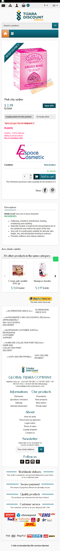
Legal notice (30, 423)
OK (55, 25)
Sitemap (18, 403)
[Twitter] (27, 462)
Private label (41, 406)
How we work (30, 417)
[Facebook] (22, 462)
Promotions (41, 396)
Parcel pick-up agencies (30, 420)
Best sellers (41, 403)
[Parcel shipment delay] (13, 1)
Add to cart (47, 176)
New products (41, 399)
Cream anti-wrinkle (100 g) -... (17, 282)
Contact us (30, 433)
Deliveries (18, 396)
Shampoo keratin (42, 281)
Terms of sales (30, 426)
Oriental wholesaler (18, 406)
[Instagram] (33, 462)
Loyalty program (30, 429)
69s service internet (40, 546)
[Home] (5, 33)
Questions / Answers (19, 399)
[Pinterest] (52, 190)
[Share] (45, 190)
